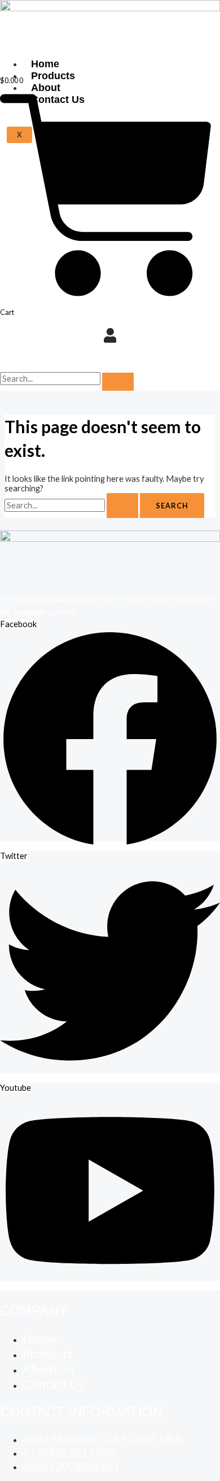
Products (53, 75)
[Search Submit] (122, 506)
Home (45, 64)
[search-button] (118, 382)
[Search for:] (72, 505)
